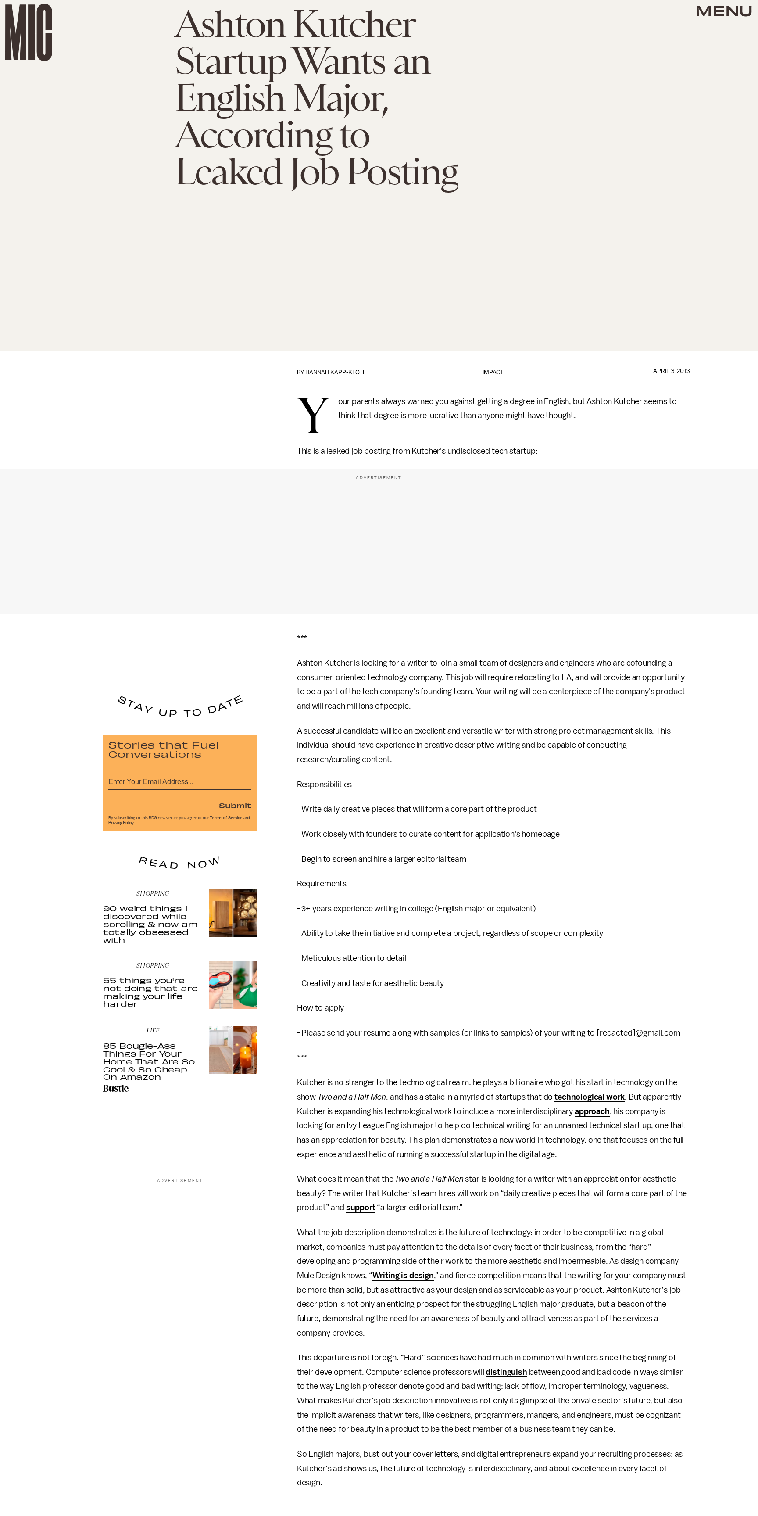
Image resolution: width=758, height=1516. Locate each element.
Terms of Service (226, 818)
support (360, 1207)
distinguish (506, 1372)
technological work (589, 1097)
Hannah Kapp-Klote (335, 372)
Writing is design (403, 1275)
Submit (235, 805)
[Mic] (28, 32)
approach (592, 1111)
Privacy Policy (121, 823)
